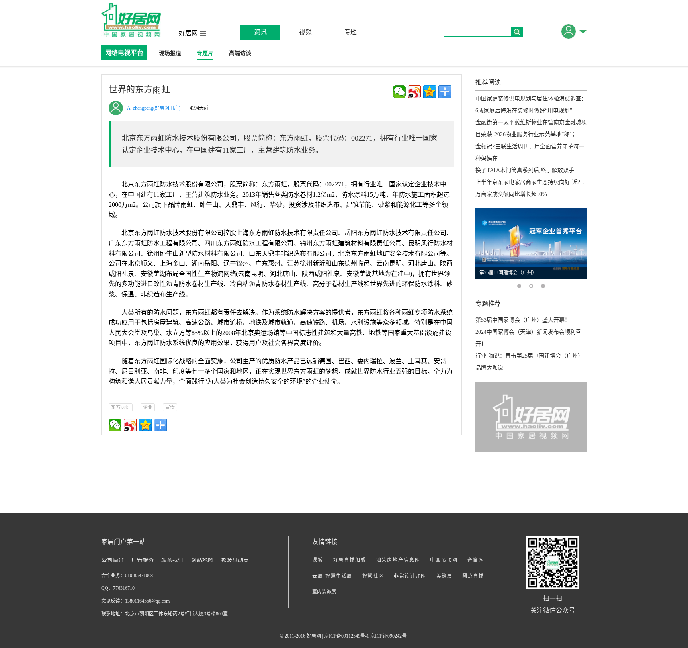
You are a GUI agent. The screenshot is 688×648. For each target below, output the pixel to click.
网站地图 (202, 560)
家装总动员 (235, 560)
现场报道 (170, 53)
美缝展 (444, 576)
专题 (350, 32)
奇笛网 (475, 560)
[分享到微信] (399, 91)
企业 (147, 407)
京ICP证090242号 (388, 636)
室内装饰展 (324, 592)
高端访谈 (240, 53)
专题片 (205, 53)
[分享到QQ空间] (429, 91)
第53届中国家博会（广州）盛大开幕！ (522, 320)
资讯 (260, 32)
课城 (317, 560)
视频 (305, 32)
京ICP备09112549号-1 (346, 636)
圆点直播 (472, 576)
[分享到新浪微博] (414, 91)
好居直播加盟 (349, 560)
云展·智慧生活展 (332, 576)
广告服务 (142, 560)
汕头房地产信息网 (398, 560)
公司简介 (113, 560)
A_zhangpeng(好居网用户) (153, 108)
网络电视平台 (124, 52)
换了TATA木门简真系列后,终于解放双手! (525, 170)
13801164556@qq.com (147, 601)
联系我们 (172, 560)
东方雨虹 (120, 407)
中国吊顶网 (443, 560)
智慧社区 (373, 576)
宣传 (170, 407)
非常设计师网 (410, 576)
